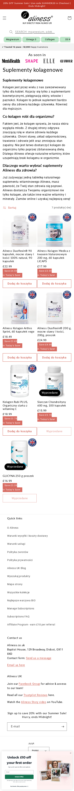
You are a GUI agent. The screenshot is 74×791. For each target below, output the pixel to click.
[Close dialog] (70, 753)
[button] (4, 18)
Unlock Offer (19, 777)
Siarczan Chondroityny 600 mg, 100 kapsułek (51, 403)
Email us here (16, 665)
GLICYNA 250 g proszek (18, 475)
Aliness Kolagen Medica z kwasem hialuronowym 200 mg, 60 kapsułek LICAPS (53, 256)
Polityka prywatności (20, 560)
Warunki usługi (16, 543)
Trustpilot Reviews (36, 695)
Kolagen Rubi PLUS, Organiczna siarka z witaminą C (15, 405)
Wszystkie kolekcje (18, 592)
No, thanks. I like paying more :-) (19, 786)
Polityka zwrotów (17, 552)
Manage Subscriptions (20, 608)
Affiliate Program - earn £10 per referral (31, 624)
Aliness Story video (33, 702)
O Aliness (12, 527)
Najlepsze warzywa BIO (21, 600)
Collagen (50, 39)
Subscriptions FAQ (18, 616)
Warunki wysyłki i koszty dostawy (27, 535)
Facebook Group (29, 683)
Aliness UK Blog (16, 568)
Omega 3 (31, 39)
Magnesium (12, 39)
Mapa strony (15, 584)
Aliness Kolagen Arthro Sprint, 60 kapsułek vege (18, 329)
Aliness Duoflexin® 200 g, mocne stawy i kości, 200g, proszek (54, 331)
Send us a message (38, 658)
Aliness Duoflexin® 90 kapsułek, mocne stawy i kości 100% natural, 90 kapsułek (18, 256)
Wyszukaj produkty (18, 576)
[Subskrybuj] (63, 726)
